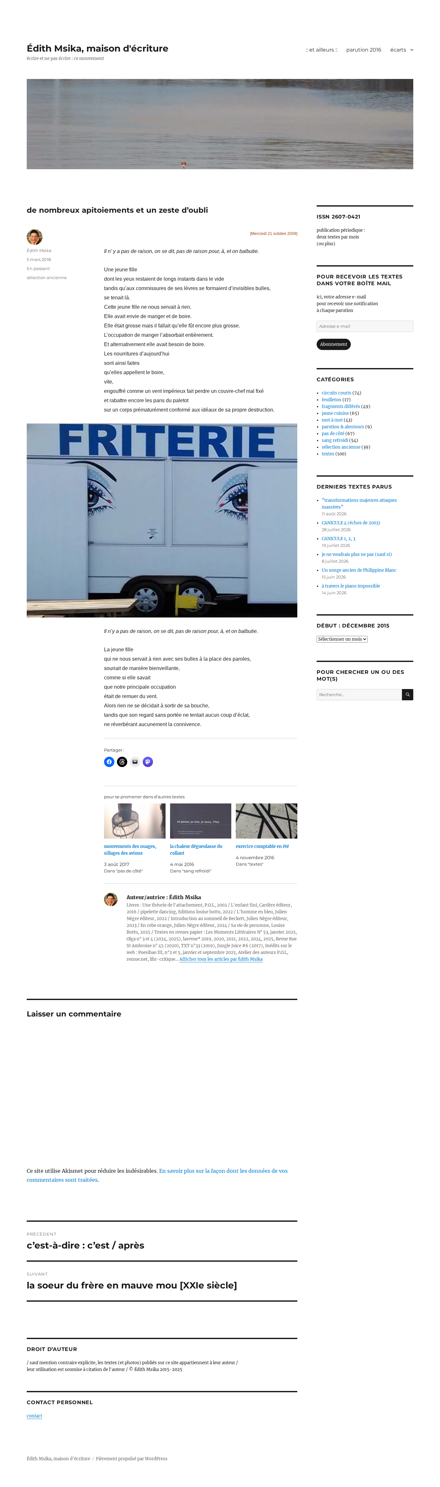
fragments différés (341, 406)
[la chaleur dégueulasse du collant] (201, 821)
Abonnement (333, 344)
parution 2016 (363, 50)
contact (34, 1416)
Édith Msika (39, 250)
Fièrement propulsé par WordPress (131, 1459)
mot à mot (332, 420)
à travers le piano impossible (351, 586)
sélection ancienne (47, 277)
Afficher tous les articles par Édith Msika (221, 959)
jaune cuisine (335, 413)
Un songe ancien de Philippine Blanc (359, 570)
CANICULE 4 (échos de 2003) (351, 523)
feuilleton (331, 400)
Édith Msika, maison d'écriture (97, 48)
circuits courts (336, 393)
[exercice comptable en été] (266, 821)
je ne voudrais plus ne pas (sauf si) (357, 554)
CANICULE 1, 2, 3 (338, 538)
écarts (398, 50)
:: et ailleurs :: (321, 50)
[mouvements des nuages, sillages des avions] (135, 821)
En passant (38, 268)
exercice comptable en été (262, 846)
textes (328, 454)
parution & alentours (343, 427)
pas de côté (333, 433)
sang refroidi (335, 440)
